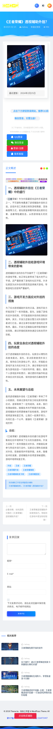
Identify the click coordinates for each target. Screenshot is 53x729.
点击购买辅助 (25, 716)
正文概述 (11, 168)
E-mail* (10, 574)
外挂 (28, 188)
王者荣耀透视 (33, 474)
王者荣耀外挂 (13, 470)
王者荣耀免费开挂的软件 (32, 648)
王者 (10, 199)
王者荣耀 (27, 466)
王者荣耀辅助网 (15, 486)
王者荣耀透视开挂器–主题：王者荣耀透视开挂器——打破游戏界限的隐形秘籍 (36, 692)
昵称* (9, 561)
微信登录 (19, 143)
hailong (27, 644)
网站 (9, 587)
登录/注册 (18, 148)
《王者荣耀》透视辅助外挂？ (33, 486)
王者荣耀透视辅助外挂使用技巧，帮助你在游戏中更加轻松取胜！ (38, 515)
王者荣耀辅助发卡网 (15, 474)
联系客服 (18, 154)
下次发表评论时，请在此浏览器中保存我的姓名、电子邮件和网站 (26, 605)
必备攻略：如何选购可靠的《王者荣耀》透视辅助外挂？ (14, 513)
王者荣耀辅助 (28, 470)
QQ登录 (18, 137)
